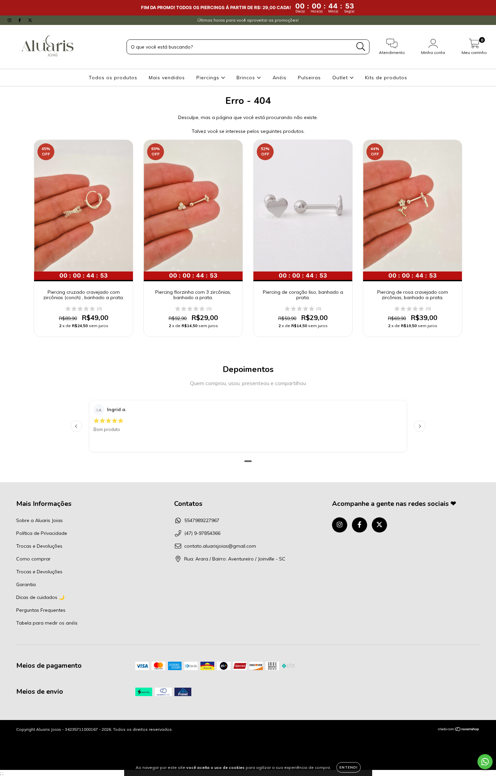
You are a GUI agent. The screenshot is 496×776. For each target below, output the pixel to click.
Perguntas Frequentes (40, 610)
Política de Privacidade (41, 533)
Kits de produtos (386, 78)
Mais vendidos (167, 78)
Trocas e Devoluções (39, 546)
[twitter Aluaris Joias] (30, 20)
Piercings (208, 78)
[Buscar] (361, 47)
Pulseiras (309, 78)
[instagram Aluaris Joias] (10, 20)
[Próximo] (419, 426)
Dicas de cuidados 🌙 (40, 597)
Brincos (247, 78)
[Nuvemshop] (459, 729)
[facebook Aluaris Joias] (20, 20)
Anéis (279, 78)
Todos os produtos (113, 78)
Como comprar (33, 559)
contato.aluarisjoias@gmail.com (220, 546)
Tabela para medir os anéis (47, 623)
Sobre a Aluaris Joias (39, 520)
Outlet (341, 78)
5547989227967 (201, 520)
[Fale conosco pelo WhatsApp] (485, 761)
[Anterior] (76, 426)
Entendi (348, 767)
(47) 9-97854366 (202, 533)
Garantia (26, 584)
